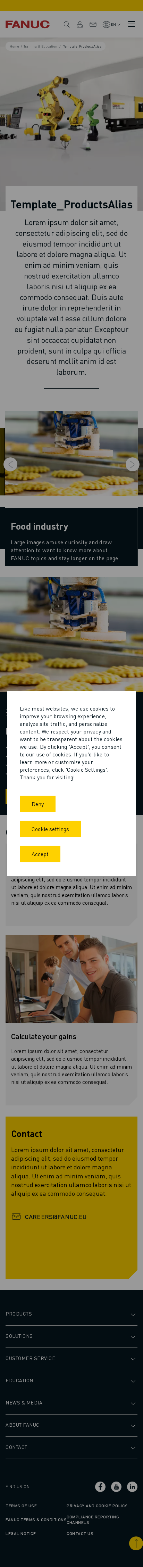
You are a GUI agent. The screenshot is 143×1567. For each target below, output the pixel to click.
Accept (40, 853)
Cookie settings (50, 828)
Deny (38, 803)
